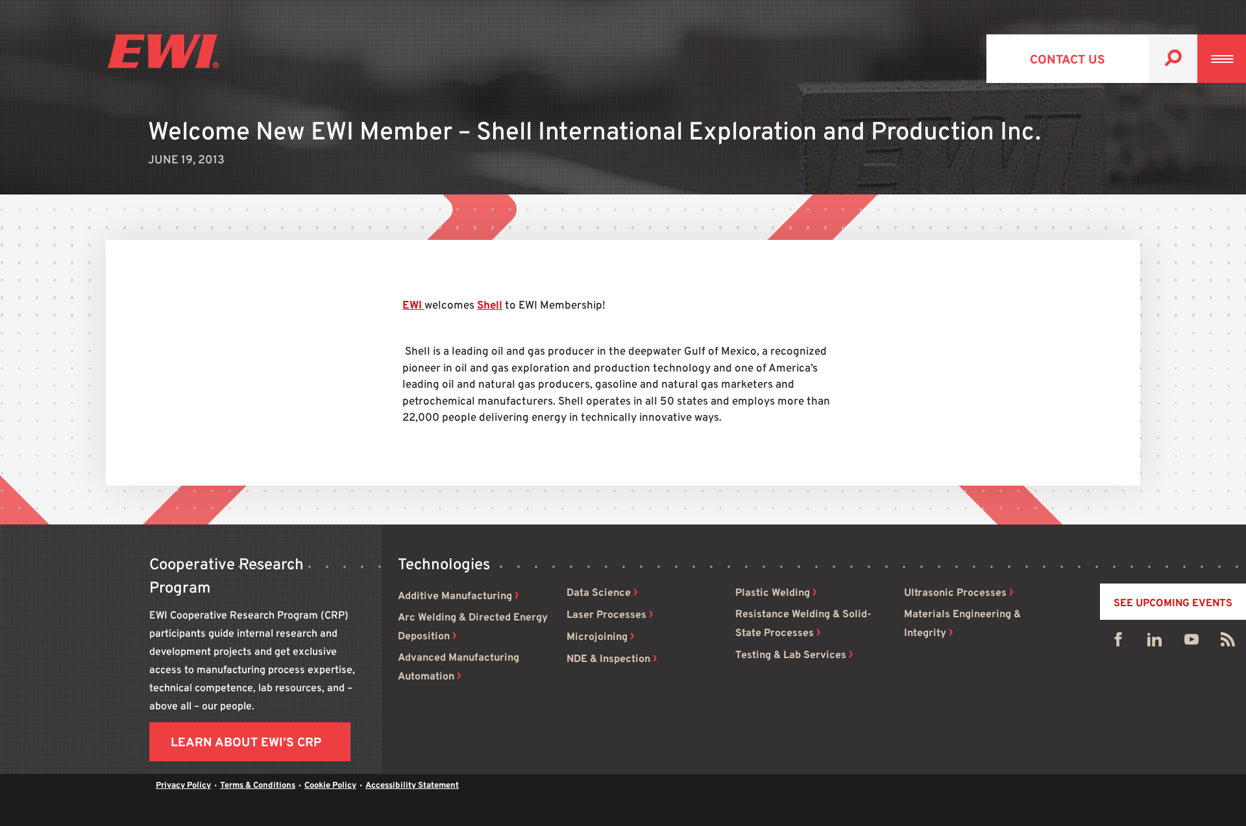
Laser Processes (606, 615)
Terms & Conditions (257, 786)
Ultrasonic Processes (955, 593)
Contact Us (1067, 60)
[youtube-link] (1191, 642)
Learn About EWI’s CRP (246, 743)
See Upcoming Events (1173, 603)
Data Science (599, 593)
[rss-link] (1228, 642)
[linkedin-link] (1154, 642)
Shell (489, 306)
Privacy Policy (183, 786)
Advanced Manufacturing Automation (458, 667)
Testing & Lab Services (790, 655)
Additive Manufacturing (455, 596)
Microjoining (597, 637)
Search (1173, 58)
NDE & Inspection (608, 659)
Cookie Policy (330, 786)
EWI (413, 306)
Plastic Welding (772, 593)
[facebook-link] (1118, 642)
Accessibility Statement (412, 786)
